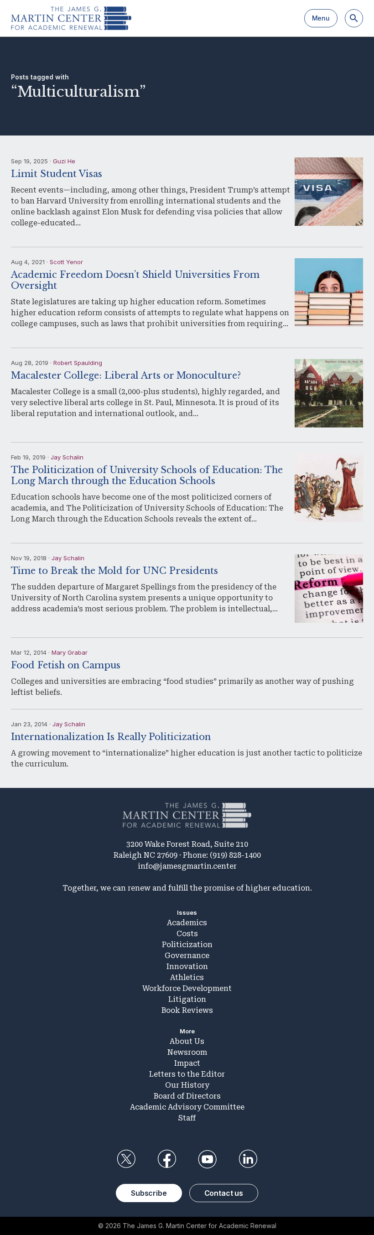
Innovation (187, 966)
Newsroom (187, 1052)
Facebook (166, 1159)
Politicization (187, 944)
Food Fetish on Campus (65, 665)
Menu (321, 18)
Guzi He (64, 161)
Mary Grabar (70, 652)
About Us (187, 1041)
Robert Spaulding (77, 362)
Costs (187, 933)
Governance (187, 955)
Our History (187, 1085)
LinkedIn (248, 1159)
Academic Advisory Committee (187, 1107)
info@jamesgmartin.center (187, 866)
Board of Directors (187, 1096)
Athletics (187, 977)
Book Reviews (187, 1010)
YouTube (207, 1159)
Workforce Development (187, 988)
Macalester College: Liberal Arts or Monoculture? (126, 375)
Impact (187, 1063)
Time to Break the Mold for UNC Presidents (114, 570)
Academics (187, 922)
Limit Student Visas (56, 173)
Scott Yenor (66, 262)
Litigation (187, 999)
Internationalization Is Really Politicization (111, 736)
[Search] (354, 18)
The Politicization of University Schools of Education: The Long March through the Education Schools (147, 475)
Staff (187, 1118)
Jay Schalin (67, 457)
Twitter (126, 1159)
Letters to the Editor (187, 1074)
